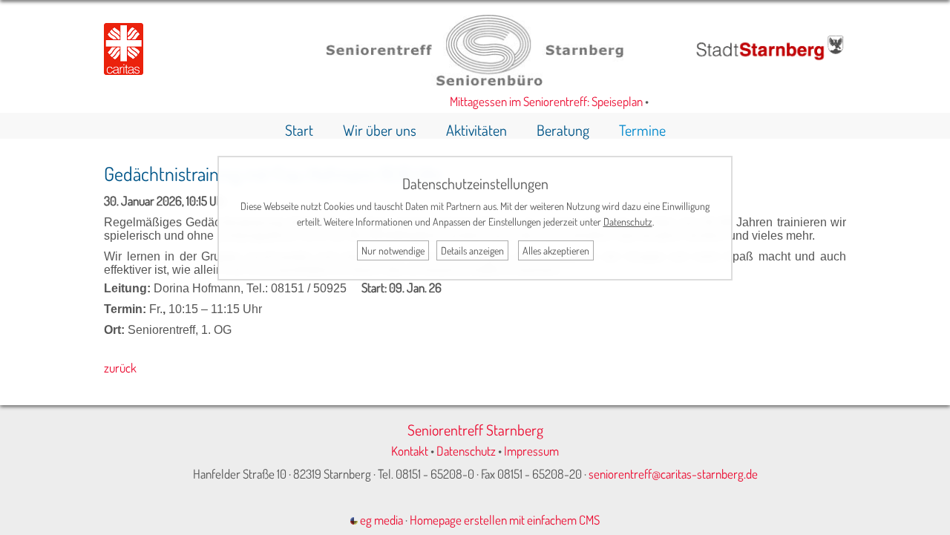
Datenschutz (466, 451)
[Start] (475, 81)
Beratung (563, 130)
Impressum (531, 451)
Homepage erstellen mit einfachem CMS (505, 520)
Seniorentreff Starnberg (475, 429)
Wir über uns (379, 130)
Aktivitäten (476, 130)
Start (299, 130)
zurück (120, 367)
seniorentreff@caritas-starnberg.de (673, 474)
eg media (380, 520)
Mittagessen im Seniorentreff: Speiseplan (541, 101)
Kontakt (409, 451)
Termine (642, 130)
